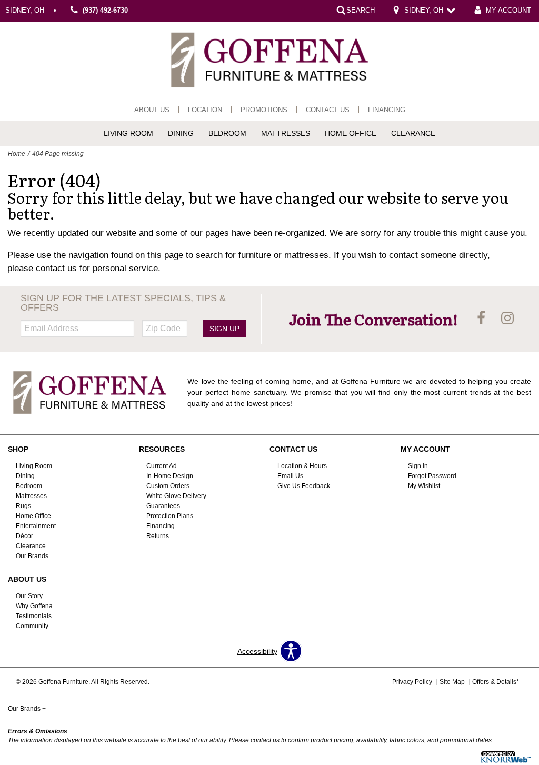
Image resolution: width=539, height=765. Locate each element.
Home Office (350, 133)
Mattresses (285, 133)
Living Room (128, 133)
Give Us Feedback (303, 486)
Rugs (23, 506)
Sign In (418, 466)
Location (205, 109)
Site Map (452, 681)
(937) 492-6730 (105, 10)
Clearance (413, 133)
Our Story (29, 596)
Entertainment (36, 526)
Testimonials (34, 616)
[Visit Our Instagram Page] (507, 318)
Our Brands (32, 556)
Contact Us (328, 109)
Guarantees (163, 506)
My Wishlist (424, 486)
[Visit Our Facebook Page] (482, 318)
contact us (56, 268)
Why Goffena (34, 606)
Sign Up (224, 328)
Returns (157, 536)
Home (16, 153)
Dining (181, 133)
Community (32, 626)
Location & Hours (302, 466)
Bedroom (227, 133)
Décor (24, 536)
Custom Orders (167, 486)
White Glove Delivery (176, 496)
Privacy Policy (412, 681)
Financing (386, 109)
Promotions (264, 109)
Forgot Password (432, 476)
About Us (151, 109)
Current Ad (161, 466)
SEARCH (360, 10)
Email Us (290, 476)
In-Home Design (169, 476)
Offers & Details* (495, 681)
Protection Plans (169, 516)
